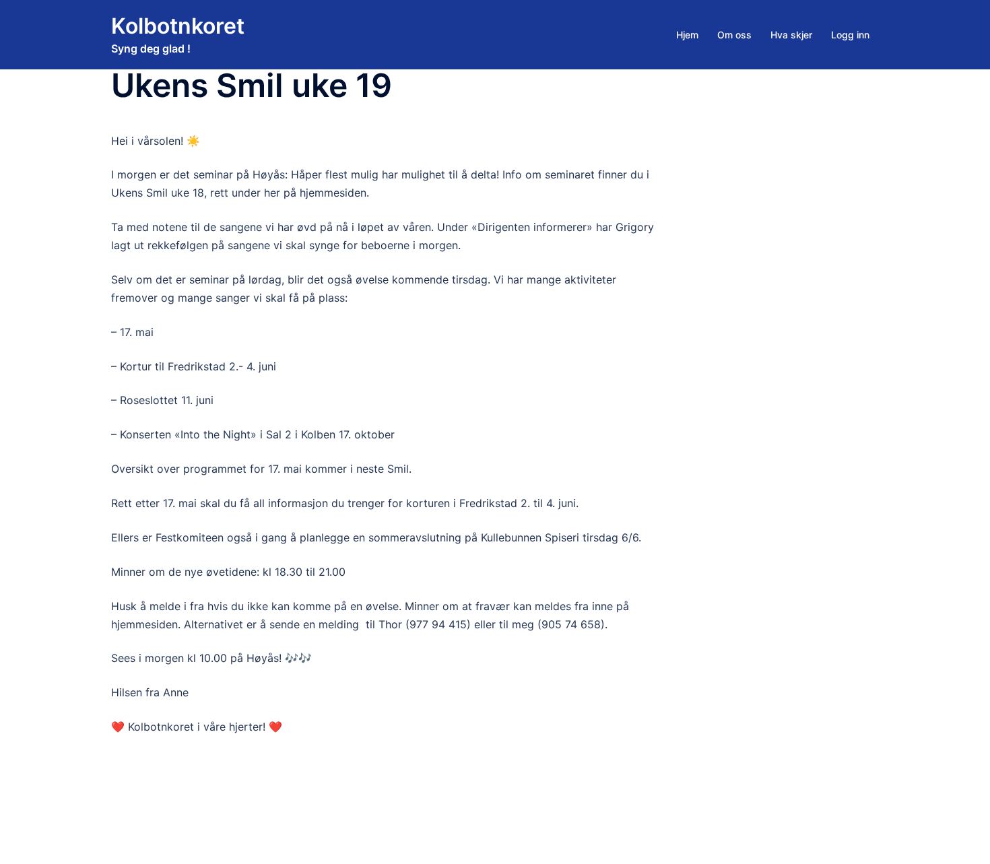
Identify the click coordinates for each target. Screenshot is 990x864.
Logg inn (850, 34)
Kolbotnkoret (177, 26)
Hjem (687, 34)
